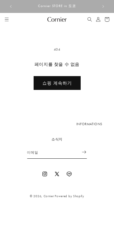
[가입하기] (80, 152)
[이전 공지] (10, 6)
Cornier (49, 196)
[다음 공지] (103, 6)
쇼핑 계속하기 (57, 83)
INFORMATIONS (89, 124)
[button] (6, 19)
